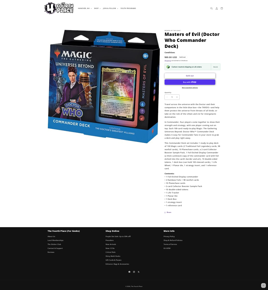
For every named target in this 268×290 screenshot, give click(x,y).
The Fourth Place (136, 286)
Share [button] (169, 212)
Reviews (51, 252)
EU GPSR (167, 248)
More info (215, 66)
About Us (51, 236)
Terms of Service (170, 244)
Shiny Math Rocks (113, 256)
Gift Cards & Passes (113, 260)
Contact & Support (55, 248)
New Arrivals (111, 244)
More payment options (190, 87)
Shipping (168, 60)
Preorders (110, 240)
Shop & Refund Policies (173, 240)
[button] (85, 8)
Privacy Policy (169, 236)
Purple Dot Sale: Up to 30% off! (118, 236)
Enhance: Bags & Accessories (117, 264)
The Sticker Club (54, 244)
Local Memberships (55, 240)
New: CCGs (110, 248)
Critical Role (111, 252)
